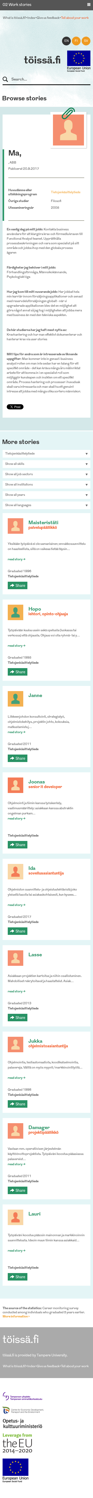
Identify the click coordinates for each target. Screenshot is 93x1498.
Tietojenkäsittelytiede (65, 192)
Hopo (34, 609)
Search (7, 79)
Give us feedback (48, 18)
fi (76, 41)
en (66, 41)
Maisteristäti (43, 523)
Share (20, 585)
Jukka (35, 1041)
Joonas (36, 782)
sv (86, 41)
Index (31, 18)
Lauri (34, 1214)
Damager (39, 1127)
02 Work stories (17, 5)
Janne (35, 695)
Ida (31, 868)
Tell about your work (75, 18)
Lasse (35, 955)
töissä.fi (42, 61)
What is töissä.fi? (14, 18)
